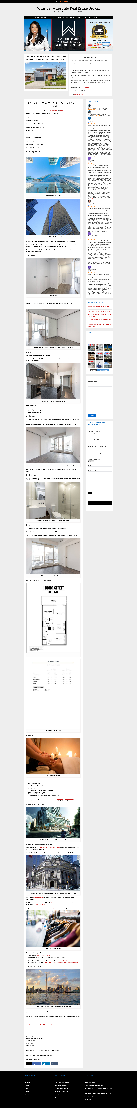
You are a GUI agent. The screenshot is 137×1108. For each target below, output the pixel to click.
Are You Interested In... (94, 459)
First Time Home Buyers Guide (62, 1082)
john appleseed (92, 269)
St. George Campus (57, 959)
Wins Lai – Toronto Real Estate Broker (68, 8)
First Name (91, 385)
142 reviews (103, 109)
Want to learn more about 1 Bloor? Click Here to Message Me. (41, 1024)
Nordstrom (60, 799)
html (90, 405)
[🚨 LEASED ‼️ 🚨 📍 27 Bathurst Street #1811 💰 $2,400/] (108, 356)
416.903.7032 (63, 1)
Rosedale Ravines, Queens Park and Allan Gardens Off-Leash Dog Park (61, 962)
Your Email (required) (94, 453)
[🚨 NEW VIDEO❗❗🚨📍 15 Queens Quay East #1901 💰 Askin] (99, 364)
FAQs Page (57, 1079)
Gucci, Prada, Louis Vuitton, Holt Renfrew (49, 847)
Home (37, 17)
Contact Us (97, 17)
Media (90, 17)
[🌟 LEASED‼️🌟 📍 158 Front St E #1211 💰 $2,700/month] (99, 347)
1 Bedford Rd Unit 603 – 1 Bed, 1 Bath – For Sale (99, 311)
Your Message (92, 470)
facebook (38, 1063)
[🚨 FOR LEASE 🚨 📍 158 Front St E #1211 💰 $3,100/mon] (108, 347)
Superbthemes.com (84, 1106)
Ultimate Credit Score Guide (61, 1088)
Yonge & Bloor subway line (43, 955)
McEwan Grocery (69, 799)
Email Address (92, 395)
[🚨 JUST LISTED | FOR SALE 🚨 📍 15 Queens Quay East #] (108, 364)
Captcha (90, 495)
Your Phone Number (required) (97, 446)
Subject (90, 465)
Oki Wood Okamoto (93, 235)
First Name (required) (94, 433)
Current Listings (58, 1094)
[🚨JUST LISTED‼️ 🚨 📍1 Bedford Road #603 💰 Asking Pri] (91, 356)
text (90, 410)
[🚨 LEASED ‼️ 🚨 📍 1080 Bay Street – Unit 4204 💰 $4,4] (99, 356)
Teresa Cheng (91, 160)
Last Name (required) (94, 439)
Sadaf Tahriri (91, 120)
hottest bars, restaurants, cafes (55, 908)
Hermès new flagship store (63, 960)
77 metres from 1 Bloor (39, 904)
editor (61, 110)
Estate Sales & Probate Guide (61, 1091)
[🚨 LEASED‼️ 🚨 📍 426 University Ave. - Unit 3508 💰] (91, 364)
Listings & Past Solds (47, 17)
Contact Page (58, 1097)
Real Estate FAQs (75, 17)
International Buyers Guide (61, 1085)
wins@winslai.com (77, 1)
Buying (59, 17)
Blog (84, 17)
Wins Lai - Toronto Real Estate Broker (97, 108)
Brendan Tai (91, 203)
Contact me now (85, 87)
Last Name (91, 390)
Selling (65, 17)
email (55, 1063)
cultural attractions (38, 897)
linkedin (47, 1063)
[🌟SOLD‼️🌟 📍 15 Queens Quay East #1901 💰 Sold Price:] (91, 347)
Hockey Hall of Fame (56, 902)
